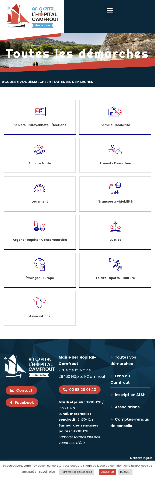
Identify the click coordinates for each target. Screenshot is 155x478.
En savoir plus (45, 471)
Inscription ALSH (128, 394)
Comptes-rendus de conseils (129, 422)
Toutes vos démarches (123, 360)
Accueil (9, 81)
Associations (125, 407)
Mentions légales (141, 458)
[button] (110, 10)
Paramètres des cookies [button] (77, 472)
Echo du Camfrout (120, 379)
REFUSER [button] (125, 472)
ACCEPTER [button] (107, 472)
